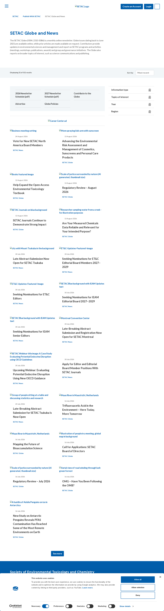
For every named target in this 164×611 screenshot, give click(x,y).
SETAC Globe (67, 162)
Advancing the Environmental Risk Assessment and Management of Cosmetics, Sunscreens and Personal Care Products (80, 149)
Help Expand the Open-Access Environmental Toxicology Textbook (31, 189)
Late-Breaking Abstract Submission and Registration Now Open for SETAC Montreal (82, 332)
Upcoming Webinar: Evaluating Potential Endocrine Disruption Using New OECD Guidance (31, 374)
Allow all (137, 580)
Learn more (87, 588)
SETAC (15, 16)
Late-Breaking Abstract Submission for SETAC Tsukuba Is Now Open (32, 412)
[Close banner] (160, 577)
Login (148, 6)
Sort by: (130, 73)
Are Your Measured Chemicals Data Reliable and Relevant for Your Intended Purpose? (80, 227)
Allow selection (137, 587)
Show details (125, 606)
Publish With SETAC (32, 16)
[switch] (69, 606)
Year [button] (113, 104)
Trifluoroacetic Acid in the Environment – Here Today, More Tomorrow (78, 409)
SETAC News (18, 150)
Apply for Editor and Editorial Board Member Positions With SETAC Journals (80, 368)
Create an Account (132, 6)
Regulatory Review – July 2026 (31, 481)
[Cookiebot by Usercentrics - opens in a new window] (15, 606)
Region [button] (114, 111)
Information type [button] (119, 90)
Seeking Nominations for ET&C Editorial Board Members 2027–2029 (81, 263)
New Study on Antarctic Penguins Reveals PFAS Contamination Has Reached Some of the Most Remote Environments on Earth (30, 524)
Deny (138, 595)
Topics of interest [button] (120, 97)
